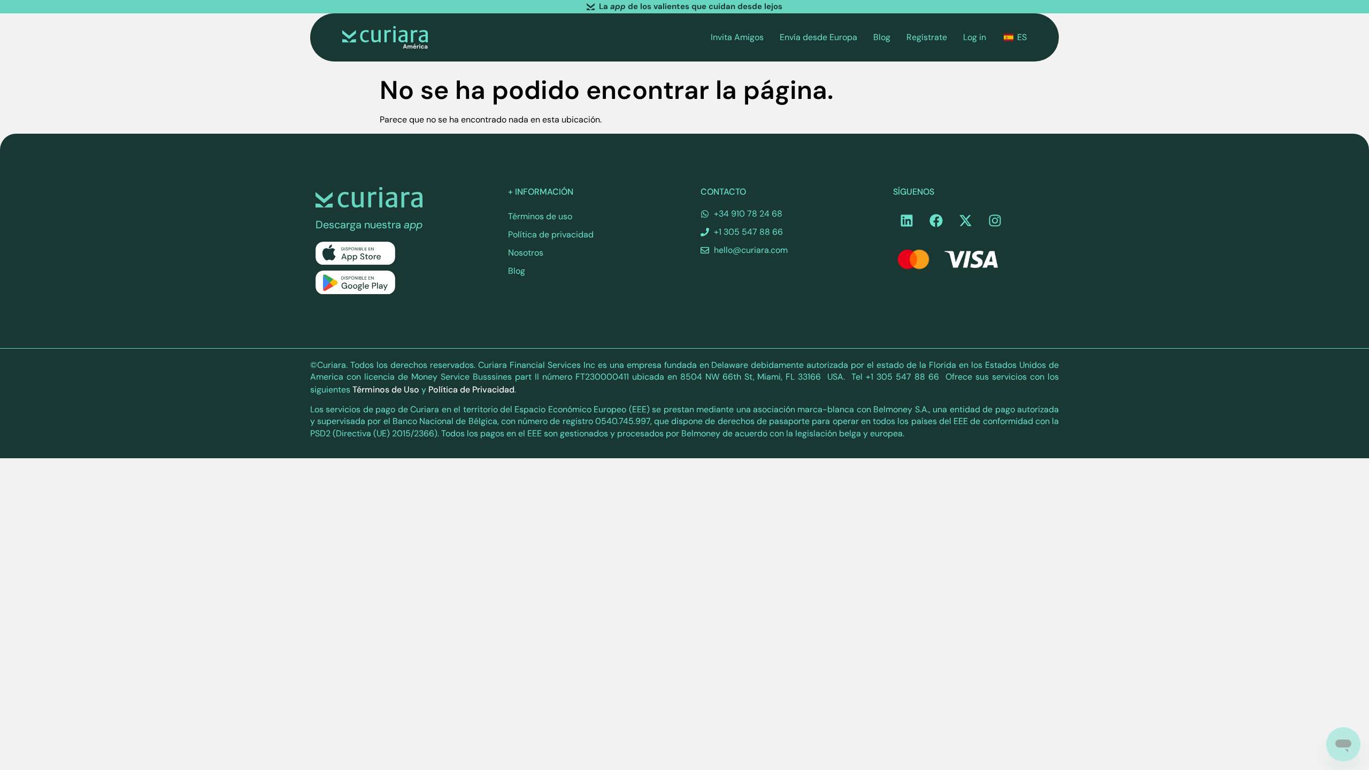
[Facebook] (935, 220)
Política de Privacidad (471, 389)
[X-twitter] (965, 220)
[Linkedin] (906, 220)
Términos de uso (540, 216)
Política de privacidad (551, 234)
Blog (881, 37)
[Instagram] (994, 220)
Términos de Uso (385, 389)
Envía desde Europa (818, 37)
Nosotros (525, 252)
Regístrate (926, 37)
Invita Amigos (737, 37)
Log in (974, 37)
